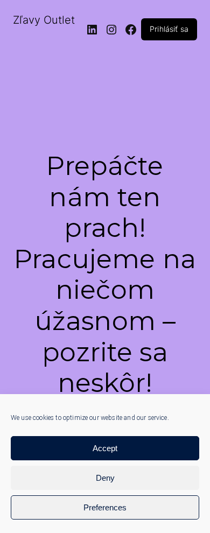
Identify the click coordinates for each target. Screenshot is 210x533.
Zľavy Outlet (44, 19)
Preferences (105, 507)
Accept (105, 448)
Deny (105, 477)
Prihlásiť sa (169, 28)
